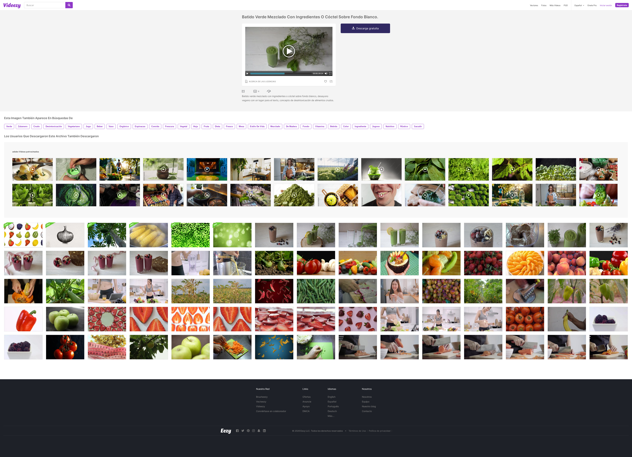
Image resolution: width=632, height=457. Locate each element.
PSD (566, 5)
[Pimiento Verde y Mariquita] (567, 291)
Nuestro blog (369, 406)
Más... (331, 415)
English (331, 396)
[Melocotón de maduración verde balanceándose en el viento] (149, 347)
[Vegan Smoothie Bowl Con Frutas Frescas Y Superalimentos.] (399, 263)
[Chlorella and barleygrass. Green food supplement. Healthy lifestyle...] (163, 170)
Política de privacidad (379, 430)
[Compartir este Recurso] (331, 81)
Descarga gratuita (367, 28)
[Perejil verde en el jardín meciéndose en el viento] (483, 291)
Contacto (367, 411)
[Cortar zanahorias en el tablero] (232, 347)
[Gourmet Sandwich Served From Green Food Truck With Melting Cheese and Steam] (207, 170)
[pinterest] (248, 430)
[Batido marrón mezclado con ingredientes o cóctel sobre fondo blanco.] (274, 235)
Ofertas (307, 396)
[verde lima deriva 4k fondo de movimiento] (232, 235)
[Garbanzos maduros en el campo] (232, 291)
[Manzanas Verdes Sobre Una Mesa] (65, 319)
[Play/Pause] (247, 73)
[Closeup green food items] (468, 196)
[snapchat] (258, 430)
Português (333, 406)
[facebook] (237, 430)
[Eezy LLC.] (226, 431)
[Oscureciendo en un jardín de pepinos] (274, 263)
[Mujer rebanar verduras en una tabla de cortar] (316, 347)
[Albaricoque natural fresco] (441, 291)
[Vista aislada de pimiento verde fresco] (608, 291)
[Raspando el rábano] (525, 291)
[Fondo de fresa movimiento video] (107, 319)
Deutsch (332, 411)
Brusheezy (262, 396)
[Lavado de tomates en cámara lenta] (65, 347)
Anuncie (307, 401)
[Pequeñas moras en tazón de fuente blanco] (608, 319)
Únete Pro (592, 5)
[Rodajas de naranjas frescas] (525, 263)
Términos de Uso (357, 430)
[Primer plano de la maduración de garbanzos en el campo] (190, 291)
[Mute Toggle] (326, 73)
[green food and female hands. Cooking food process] (207, 196)
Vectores (534, 5)
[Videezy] (12, 5)
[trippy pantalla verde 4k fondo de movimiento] (190, 235)
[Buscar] (69, 5)
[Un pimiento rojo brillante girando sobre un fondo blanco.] (23, 319)
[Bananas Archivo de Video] (274, 347)
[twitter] (242, 430)
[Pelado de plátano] (567, 319)
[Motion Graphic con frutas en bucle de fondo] (23, 235)
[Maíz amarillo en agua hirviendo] (149, 235)
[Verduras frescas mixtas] (608, 263)
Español (332, 401)
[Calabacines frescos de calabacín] (65, 291)
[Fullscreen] (330, 73)
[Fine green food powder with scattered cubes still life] (294, 196)
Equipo (365, 401)
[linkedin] (264, 430)
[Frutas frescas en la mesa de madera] (441, 263)
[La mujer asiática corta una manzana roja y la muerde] (399, 291)
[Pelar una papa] (23, 291)
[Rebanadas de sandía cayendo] (274, 291)
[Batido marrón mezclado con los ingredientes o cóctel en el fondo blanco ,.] (441, 235)
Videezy (260, 406)
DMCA (306, 411)
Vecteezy (261, 401)
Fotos (543, 5)
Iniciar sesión (606, 5)
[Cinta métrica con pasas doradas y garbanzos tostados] (107, 347)
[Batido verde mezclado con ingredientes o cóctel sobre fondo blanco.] (316, 235)
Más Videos (555, 5)
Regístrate (622, 5)
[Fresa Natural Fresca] (483, 263)
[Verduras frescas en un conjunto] (316, 263)
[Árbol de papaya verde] (107, 235)
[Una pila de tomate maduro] (525, 319)
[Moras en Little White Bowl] (23, 347)
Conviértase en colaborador (271, 411)
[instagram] (253, 430)
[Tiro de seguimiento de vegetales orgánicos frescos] (358, 263)
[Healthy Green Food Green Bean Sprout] (556, 170)
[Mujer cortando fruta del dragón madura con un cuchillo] (358, 291)
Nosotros (367, 396)
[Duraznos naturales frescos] (567, 263)
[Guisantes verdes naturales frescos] (316, 291)
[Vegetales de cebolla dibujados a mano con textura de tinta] (65, 235)
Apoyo (306, 406)
